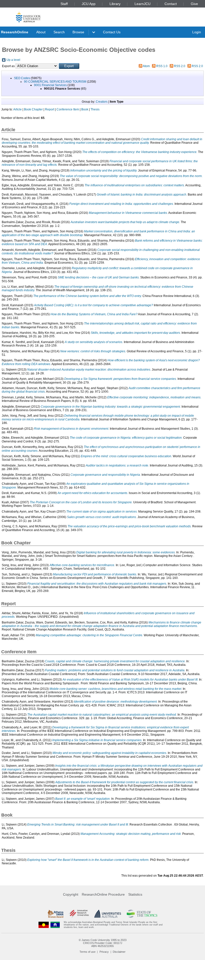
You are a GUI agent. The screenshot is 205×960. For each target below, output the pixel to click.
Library (115, 4)
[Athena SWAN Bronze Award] (55, 914)
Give (194, 4)
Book (84, 109)
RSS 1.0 (162, 66)
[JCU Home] (28, 16)
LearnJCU (142, 4)
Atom (146, 66)
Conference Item (67, 109)
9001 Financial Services (50, 85)
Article (17, 109)
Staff (64, 4)
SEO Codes (22, 78)
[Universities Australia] (107, 914)
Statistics (135, 894)
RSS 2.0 (179, 66)
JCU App (89, 4)
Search (59, 32)
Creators (102, 101)
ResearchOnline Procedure (103, 894)
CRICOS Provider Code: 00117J (102, 942)
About (41, 32)
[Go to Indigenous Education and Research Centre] (44, 925)
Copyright (70, 894)
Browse (78, 32)
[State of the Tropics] (142, 914)
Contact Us (111, 32)
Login (196, 32)
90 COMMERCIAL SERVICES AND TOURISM (55, 81)
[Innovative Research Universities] (78, 914)
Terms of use (88, 951)
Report (49, 109)
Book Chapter (33, 109)
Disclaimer (119, 951)
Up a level (13, 60)
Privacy (104, 951)
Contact (170, 4)
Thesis (95, 109)
